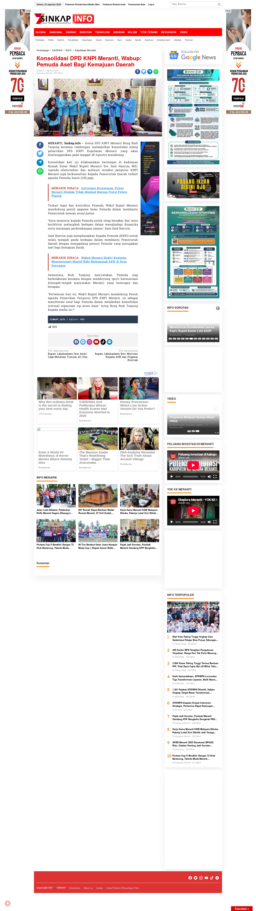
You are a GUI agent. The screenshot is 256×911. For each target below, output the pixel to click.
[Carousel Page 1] (170, 339)
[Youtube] (96, 342)
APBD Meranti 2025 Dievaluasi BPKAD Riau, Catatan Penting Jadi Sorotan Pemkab (192, 744)
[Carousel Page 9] (203, 339)
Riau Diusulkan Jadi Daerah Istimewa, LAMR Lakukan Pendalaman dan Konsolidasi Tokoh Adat (189, 329)
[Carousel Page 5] (187, 339)
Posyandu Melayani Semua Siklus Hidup (192, 419)
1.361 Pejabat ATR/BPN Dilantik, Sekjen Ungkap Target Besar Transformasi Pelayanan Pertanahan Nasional (193, 691)
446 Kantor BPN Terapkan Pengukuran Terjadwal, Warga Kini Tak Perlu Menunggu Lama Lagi (195, 651)
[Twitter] (83, 342)
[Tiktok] (103, 342)
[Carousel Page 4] (183, 339)
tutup (28, 11)
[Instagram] (89, 342)
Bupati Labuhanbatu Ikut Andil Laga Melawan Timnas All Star (68, 354)
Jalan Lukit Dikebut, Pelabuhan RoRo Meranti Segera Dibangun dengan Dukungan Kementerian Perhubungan (54, 511)
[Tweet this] (143, 71)
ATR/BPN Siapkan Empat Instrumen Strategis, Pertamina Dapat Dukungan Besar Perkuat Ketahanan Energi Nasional (194, 704)
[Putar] (171, 476)
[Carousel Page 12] (216, 339)
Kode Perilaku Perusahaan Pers (123, 888)
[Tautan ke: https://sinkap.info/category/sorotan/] (218, 308)
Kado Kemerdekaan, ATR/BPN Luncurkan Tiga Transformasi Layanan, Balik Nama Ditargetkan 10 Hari (194, 678)
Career (99, 888)
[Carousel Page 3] (178, 339)
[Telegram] (109, 342)
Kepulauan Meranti (44, 72)
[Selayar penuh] (215, 476)
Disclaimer (74, 888)
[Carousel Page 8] (199, 339)
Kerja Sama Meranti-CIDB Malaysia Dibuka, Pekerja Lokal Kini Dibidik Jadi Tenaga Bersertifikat (138, 511)
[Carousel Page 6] (191, 339)
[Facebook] (76, 342)
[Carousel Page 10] (208, 339)
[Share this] (137, 71)
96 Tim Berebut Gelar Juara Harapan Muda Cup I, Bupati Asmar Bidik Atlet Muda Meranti (97, 546)
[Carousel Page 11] (212, 339)
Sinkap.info (72, 143)
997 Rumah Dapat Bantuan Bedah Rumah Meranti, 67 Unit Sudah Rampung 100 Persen (96, 511)
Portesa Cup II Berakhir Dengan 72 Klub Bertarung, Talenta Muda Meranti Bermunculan (55, 546)
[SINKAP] (64, 19)
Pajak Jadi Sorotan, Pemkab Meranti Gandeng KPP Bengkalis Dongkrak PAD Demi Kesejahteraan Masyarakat (139, 546)
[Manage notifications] (7, 903)
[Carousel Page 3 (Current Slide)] (197, 431)
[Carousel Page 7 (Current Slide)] (195, 339)
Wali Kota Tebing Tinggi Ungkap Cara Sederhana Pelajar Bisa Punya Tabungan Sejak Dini (194, 638)
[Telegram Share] (149, 71)
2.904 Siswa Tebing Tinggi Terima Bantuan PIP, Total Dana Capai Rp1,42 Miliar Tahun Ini (195, 665)
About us (88, 888)
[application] (193, 465)
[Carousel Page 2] (174, 339)
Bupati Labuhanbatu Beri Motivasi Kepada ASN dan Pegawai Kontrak (116, 355)
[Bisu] (209, 476)
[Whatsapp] (155, 71)
